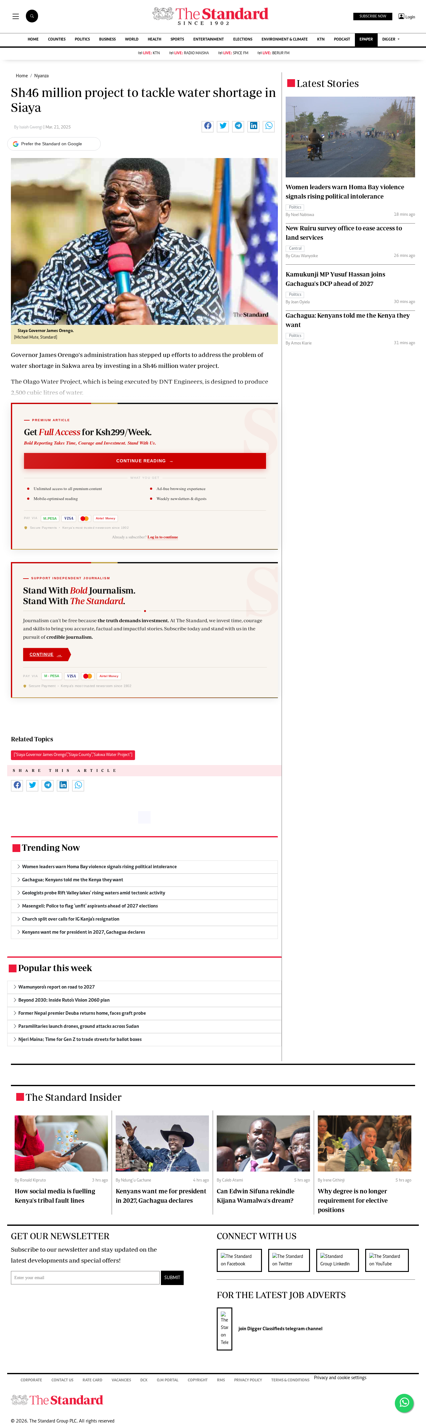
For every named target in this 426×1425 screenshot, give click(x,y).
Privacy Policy (248, 1381)
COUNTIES (56, 40)
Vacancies (121, 1381)
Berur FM (276, 53)
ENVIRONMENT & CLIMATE (285, 40)
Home (22, 76)
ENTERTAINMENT (208, 40)
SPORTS (177, 40)
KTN (321, 40)
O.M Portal (167, 1381)
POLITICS (82, 40)
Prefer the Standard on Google (51, 143)
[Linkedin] (340, 1260)
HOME (33, 40)
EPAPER (366, 40)
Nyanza (41, 76)
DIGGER (389, 40)
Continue (46, 654)
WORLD (131, 40)
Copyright (198, 1381)
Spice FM (235, 53)
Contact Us (62, 1381)
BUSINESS (107, 40)
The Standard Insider (74, 1097)
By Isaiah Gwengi (28, 127)
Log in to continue (163, 537)
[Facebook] (242, 1260)
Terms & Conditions (290, 1381)
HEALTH (154, 40)
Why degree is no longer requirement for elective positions (353, 1200)
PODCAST (342, 40)
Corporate (31, 1381)
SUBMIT (172, 1277)
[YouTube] (390, 1260)
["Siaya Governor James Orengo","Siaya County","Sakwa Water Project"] (73, 755)
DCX (144, 1381)
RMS (221, 1381)
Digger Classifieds (265, 1328)
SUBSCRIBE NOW (373, 16)
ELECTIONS (242, 40)
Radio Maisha (191, 53)
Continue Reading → (145, 460)
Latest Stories (328, 83)
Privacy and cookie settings (340, 1377)
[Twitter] (292, 1260)
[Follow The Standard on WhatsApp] (404, 1403)
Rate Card (92, 1381)
